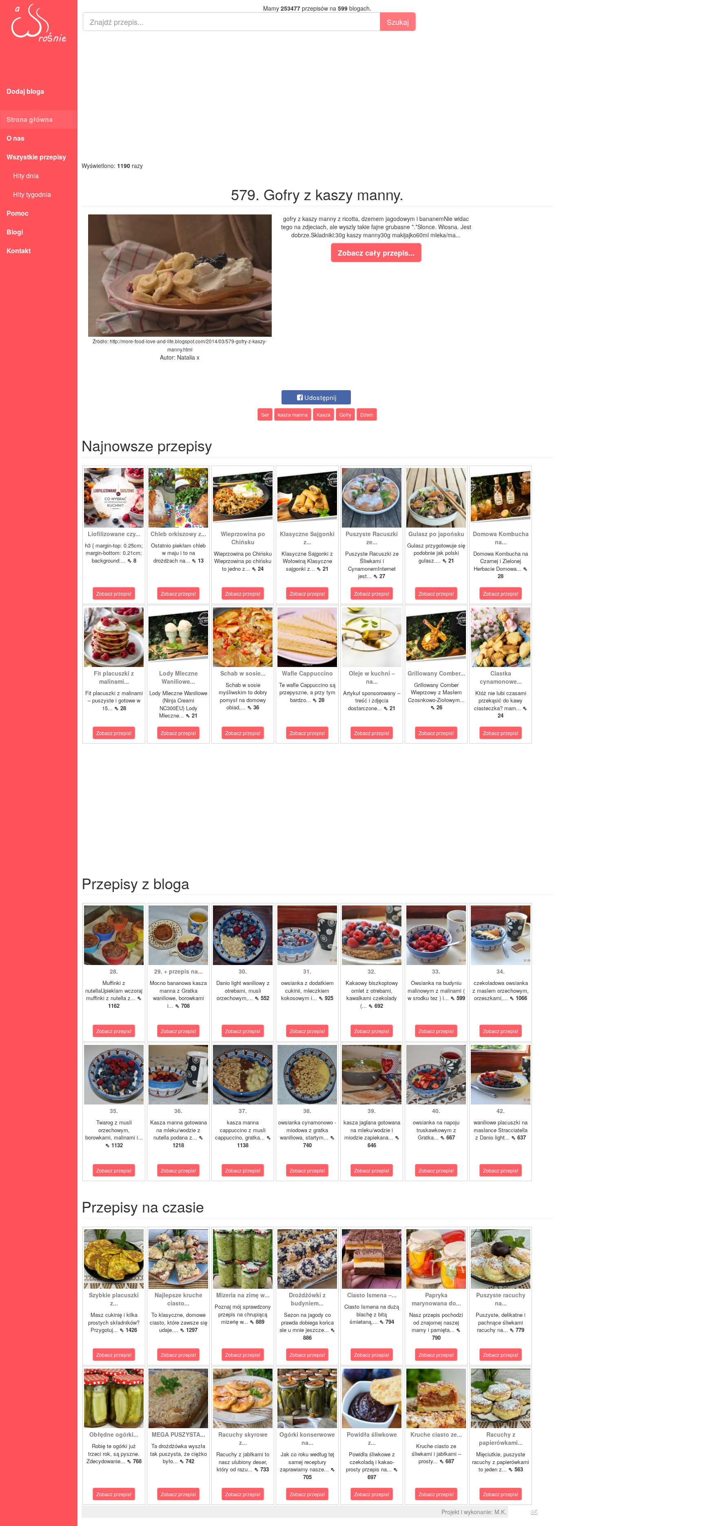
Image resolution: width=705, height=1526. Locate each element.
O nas (15, 138)
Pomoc (18, 213)
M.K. (500, 1512)
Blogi (15, 231)
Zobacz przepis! (113, 593)
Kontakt (19, 250)
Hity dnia (23, 175)
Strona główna (30, 119)
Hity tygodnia (29, 194)
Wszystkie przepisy (36, 156)
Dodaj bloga (25, 91)
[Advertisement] (317, 96)
